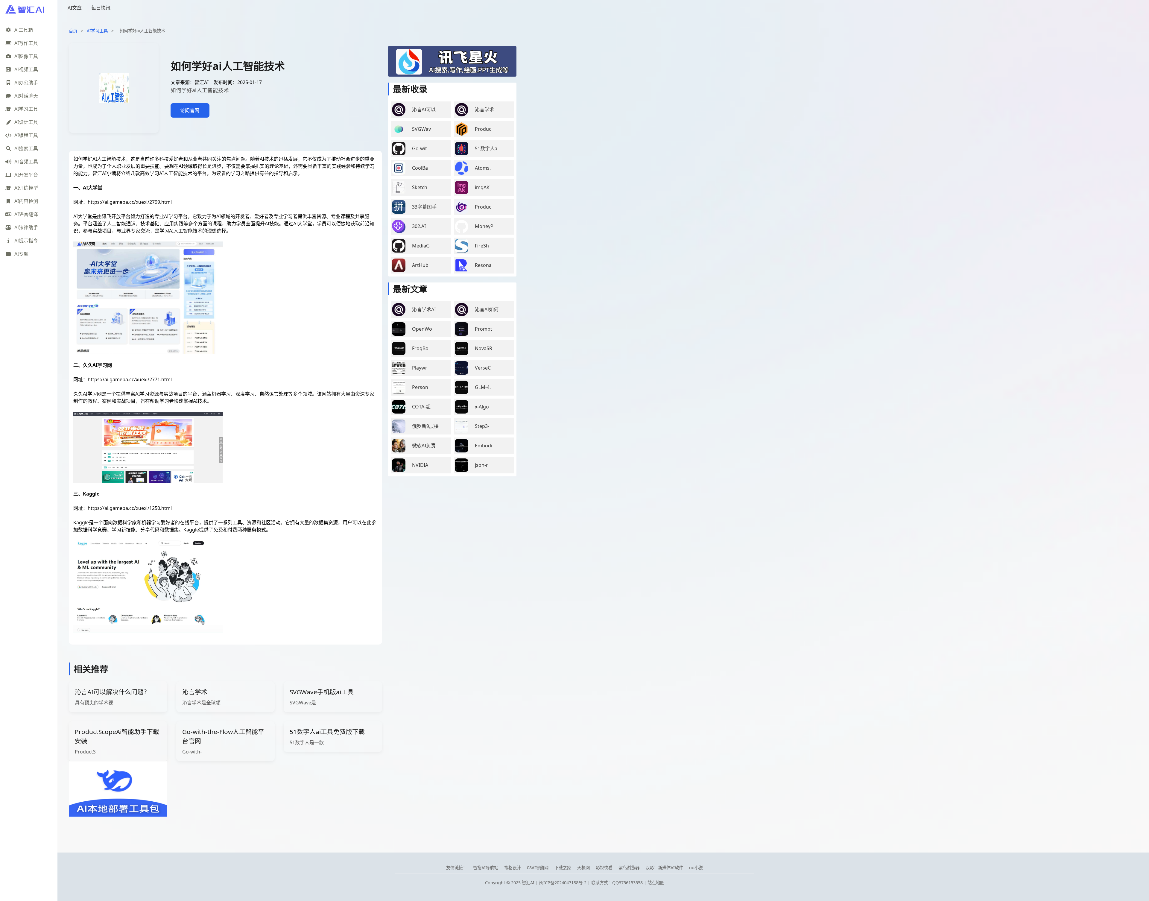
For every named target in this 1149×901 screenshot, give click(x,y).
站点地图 (656, 882)
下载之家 (562, 867)
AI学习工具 (97, 31)
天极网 (583, 867)
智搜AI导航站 (485, 867)
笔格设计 (512, 867)
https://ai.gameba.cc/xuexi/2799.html (130, 202)
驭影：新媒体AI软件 (664, 867)
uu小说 (696, 867)
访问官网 (189, 110)
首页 (73, 31)
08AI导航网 (537, 867)
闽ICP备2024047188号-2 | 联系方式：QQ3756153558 (591, 882)
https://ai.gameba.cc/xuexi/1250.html (130, 508)
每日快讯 (100, 7)
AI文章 (75, 7)
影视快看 (604, 867)
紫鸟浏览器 (628, 867)
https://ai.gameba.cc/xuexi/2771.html (130, 379)
